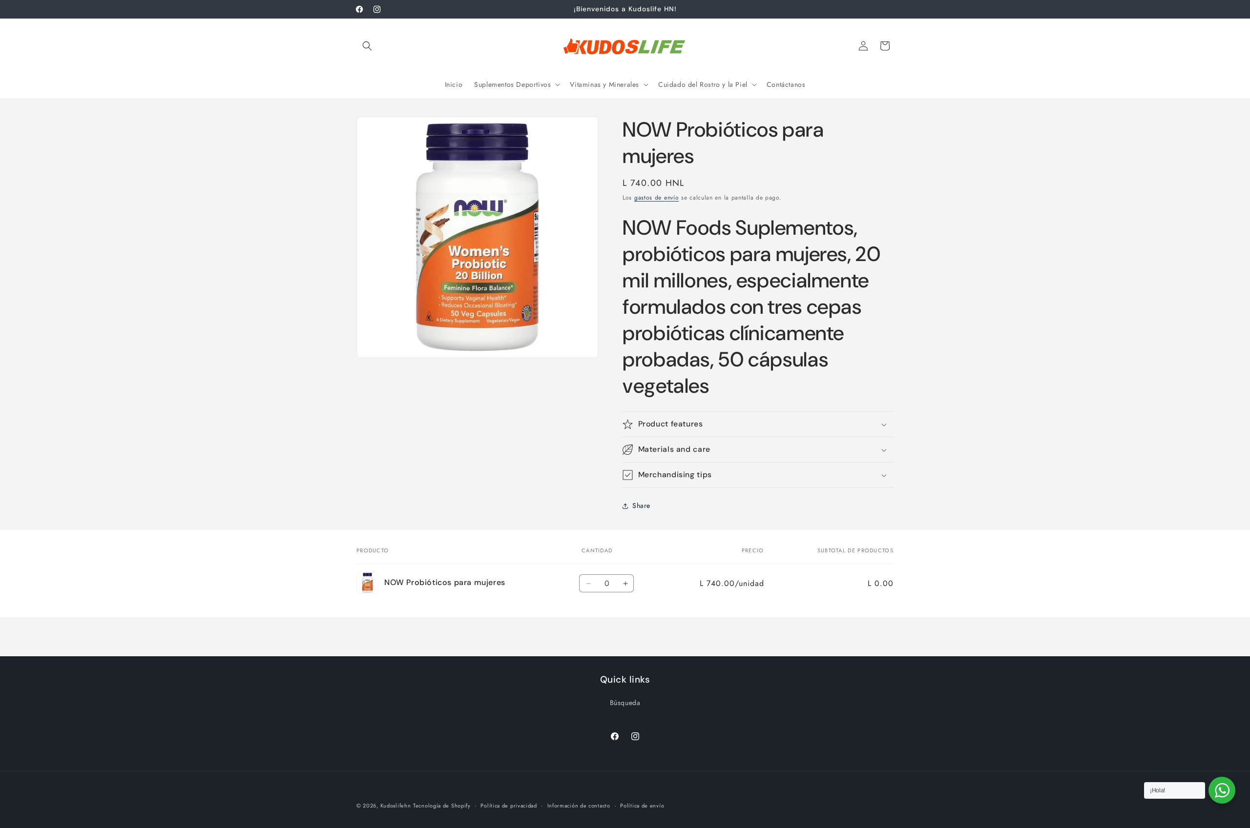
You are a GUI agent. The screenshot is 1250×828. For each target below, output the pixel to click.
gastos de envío (656, 197)
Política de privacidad (508, 805)
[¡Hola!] (1221, 790)
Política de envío (642, 805)
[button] (367, 46)
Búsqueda (625, 702)
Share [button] (641, 505)
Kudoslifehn (395, 805)
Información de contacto (578, 805)
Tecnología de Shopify (442, 805)
